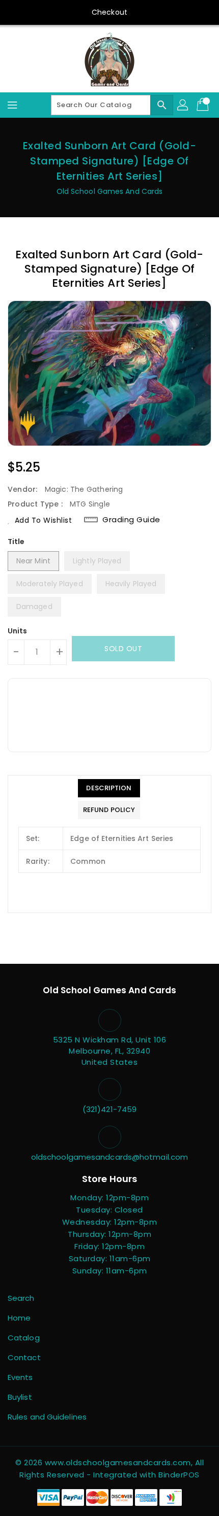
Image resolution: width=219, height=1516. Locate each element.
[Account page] (183, 105)
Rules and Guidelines (47, 1416)
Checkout (109, 12)
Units (18, 630)
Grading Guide (131, 520)
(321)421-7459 (109, 1109)
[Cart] (204, 105)
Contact (24, 1357)
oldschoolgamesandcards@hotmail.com (109, 1157)
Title (16, 541)
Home (19, 1317)
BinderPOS (179, 1474)
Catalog (24, 1337)
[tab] (109, 788)
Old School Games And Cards (110, 191)
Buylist (20, 1397)
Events (20, 1377)
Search (21, 1298)
